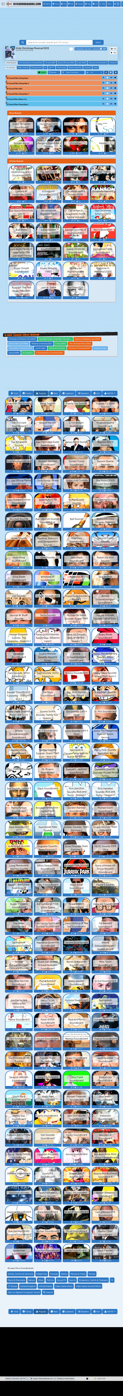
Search (48, 4)
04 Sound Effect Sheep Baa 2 (18, 83)
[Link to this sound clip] (111, 77)
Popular (80, 4)
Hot (64, 4)
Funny (57, 4)
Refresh (55, 72)
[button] (71, 49)
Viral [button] (16, 393)
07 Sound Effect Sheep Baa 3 (18, 94)
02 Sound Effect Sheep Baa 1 (17, 78)
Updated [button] (69, 393)
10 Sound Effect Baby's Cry (17, 99)
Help (103, 4)
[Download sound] (107, 77)
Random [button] (85, 393)
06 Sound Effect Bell (14, 89)
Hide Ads (118, 4)
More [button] (109, 4)
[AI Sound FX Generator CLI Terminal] (28, 1378)
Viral (71, 4)
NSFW (110, 393)
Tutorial (43, 72)
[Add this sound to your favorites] (115, 77)
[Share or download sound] (103, 77)
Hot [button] (98, 393)
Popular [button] (42, 393)
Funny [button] (28, 393)
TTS (96, 4)
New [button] (56, 393)
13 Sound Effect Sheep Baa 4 (17, 104)
